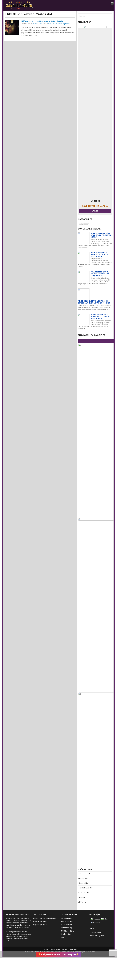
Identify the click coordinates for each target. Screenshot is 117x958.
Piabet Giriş (83, 883)
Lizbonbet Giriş (84, 874)
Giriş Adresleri (52, 24)
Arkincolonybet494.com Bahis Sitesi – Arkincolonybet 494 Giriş (94, 302)
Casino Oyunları (95, 932)
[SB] (19, 9)
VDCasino (82, 902)
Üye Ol (95, 211)
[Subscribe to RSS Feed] (95, 923)
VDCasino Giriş (67, 921)
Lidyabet (36, 918)
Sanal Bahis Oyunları (96, 936)
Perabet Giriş (66, 928)
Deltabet (36, 921)
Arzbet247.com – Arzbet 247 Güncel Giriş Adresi (100, 254)
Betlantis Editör (36, 24)
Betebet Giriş (66, 918)
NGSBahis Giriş (67, 931)
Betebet (81, 897)
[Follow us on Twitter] (104, 919)
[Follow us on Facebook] (95, 919)
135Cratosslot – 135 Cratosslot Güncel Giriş (42, 21)
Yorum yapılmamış (64, 24)
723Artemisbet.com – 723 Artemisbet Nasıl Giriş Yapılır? (101, 274)
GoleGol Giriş (66, 924)
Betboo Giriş (83, 878)
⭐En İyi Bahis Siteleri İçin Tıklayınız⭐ (58, 954)
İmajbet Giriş (66, 934)
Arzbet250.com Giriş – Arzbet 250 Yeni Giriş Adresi (101, 235)
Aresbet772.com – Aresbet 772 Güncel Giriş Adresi (100, 316)
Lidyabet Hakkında (49, 918)
